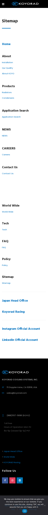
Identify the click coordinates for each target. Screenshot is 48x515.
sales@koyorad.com (17, 393)
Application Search (11, 116)
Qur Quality (7, 68)
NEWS (4, 135)
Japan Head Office (15, 300)
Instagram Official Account (21, 328)
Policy (5, 265)
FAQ (4, 247)
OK (24, 511)
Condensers (8, 98)
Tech (4, 229)
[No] (44, 505)
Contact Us (7, 173)
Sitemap (6, 283)
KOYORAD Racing (12, 462)
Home (6, 44)
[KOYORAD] (25, 4)
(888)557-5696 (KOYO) (18, 415)
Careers (6, 154)
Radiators (7, 92)
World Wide (7, 211)
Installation (7, 62)
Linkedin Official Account (20, 340)
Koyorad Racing (13, 311)
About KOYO (8, 73)
